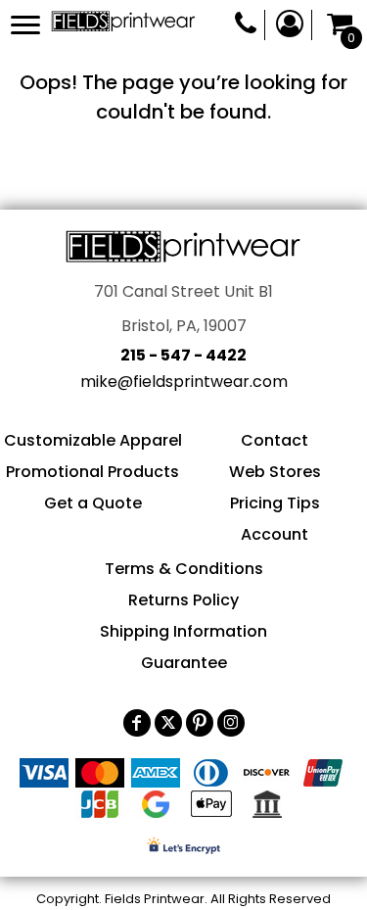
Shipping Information (183, 631)
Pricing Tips (275, 503)
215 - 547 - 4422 (183, 355)
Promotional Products (92, 471)
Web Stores (275, 471)
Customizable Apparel (93, 440)
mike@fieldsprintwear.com (184, 381)
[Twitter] (168, 723)
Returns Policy (183, 600)
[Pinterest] (199, 723)
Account (274, 534)
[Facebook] (137, 723)
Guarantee (184, 662)
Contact (274, 440)
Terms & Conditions (184, 568)
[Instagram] (231, 723)
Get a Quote (93, 503)
